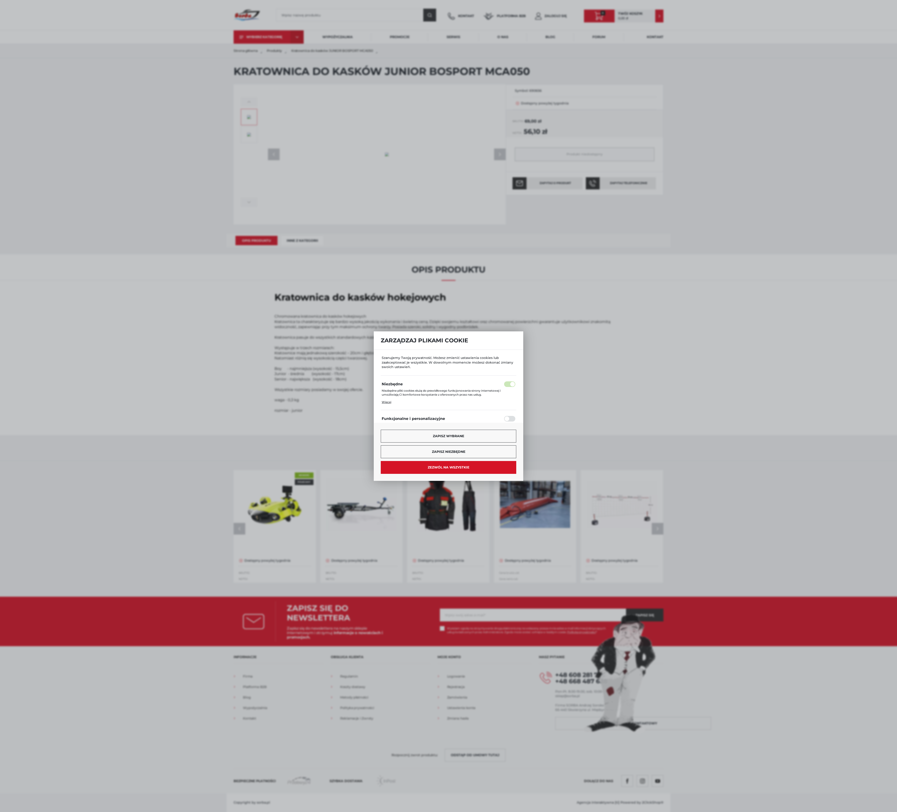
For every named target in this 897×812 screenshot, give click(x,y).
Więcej (386, 402)
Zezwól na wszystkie (448, 467)
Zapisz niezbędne (448, 452)
